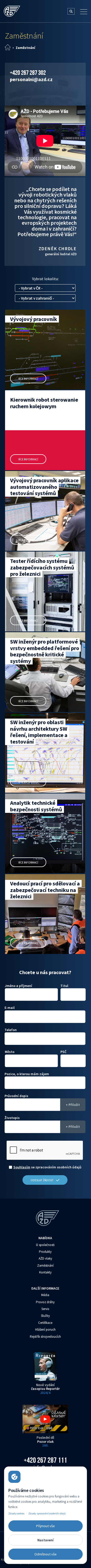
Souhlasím (21, 1167)
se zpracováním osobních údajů (47, 1167)
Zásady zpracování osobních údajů (46, 1513)
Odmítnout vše (45, 1554)
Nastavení (45, 1540)
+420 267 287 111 (45, 1460)
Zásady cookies (16, 1513)
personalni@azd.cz (31, 79)
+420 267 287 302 (28, 72)
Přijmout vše (45, 1526)
